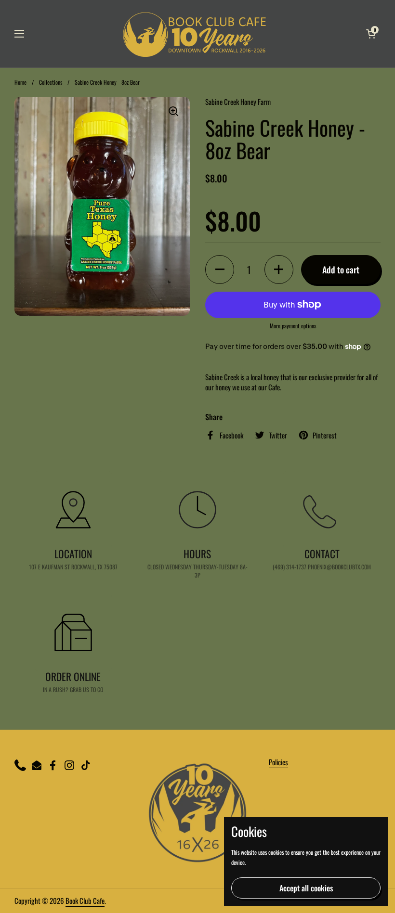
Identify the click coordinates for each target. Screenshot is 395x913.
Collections (50, 82)
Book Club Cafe (85, 900)
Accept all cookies (306, 888)
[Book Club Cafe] (195, 34)
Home (20, 82)
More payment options (293, 326)
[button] (371, 33)
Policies (278, 762)
